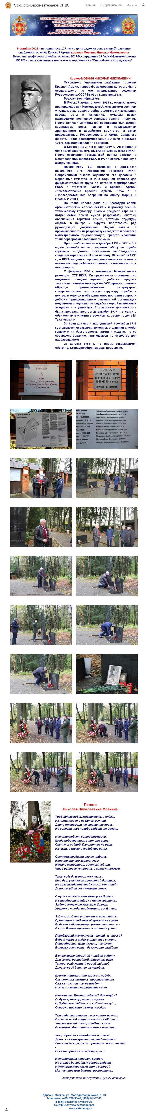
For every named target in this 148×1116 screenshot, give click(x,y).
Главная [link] (90, 5)
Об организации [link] (111, 5)
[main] (74, 55)
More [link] (129, 5)
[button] (143, 5)
